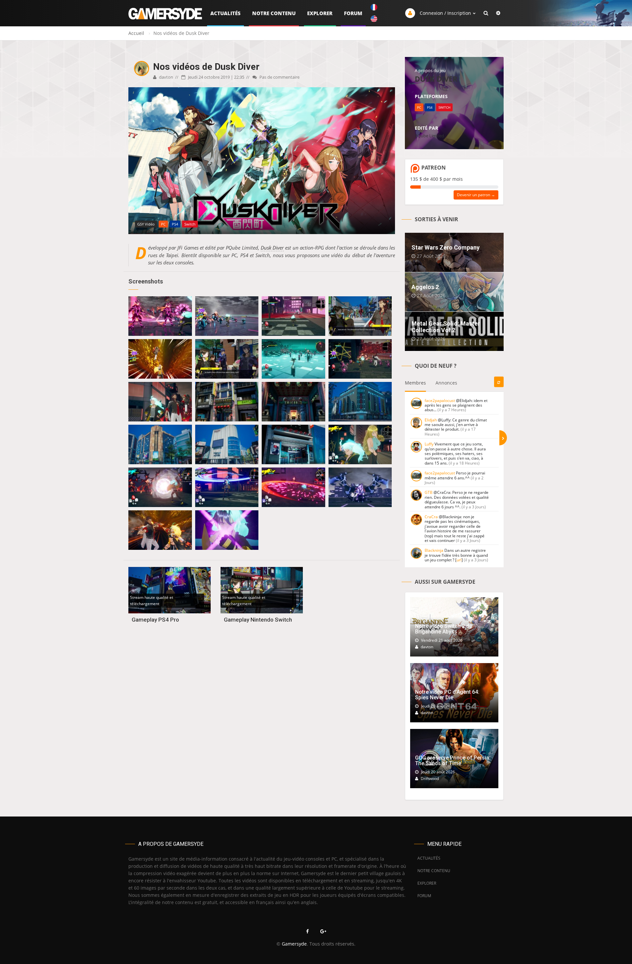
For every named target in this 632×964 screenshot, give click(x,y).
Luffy (429, 444)
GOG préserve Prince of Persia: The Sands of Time (452, 761)
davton (165, 77)
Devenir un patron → (476, 195)
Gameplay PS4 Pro (155, 619)
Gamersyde (294, 944)
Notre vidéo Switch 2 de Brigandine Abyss (443, 629)
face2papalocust (440, 400)
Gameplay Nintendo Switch (258, 619)
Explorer (319, 13)
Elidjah (431, 420)
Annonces (446, 383)
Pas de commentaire (279, 77)
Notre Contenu (274, 13)
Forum (353, 13)
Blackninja (434, 550)
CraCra (431, 517)
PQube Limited (429, 136)
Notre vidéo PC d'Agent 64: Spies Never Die (447, 695)
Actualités (225, 13)
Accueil (136, 33)
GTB (429, 492)
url (459, 560)
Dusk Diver (272, 247)
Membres (415, 383)
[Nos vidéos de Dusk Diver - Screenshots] (160, 316)
